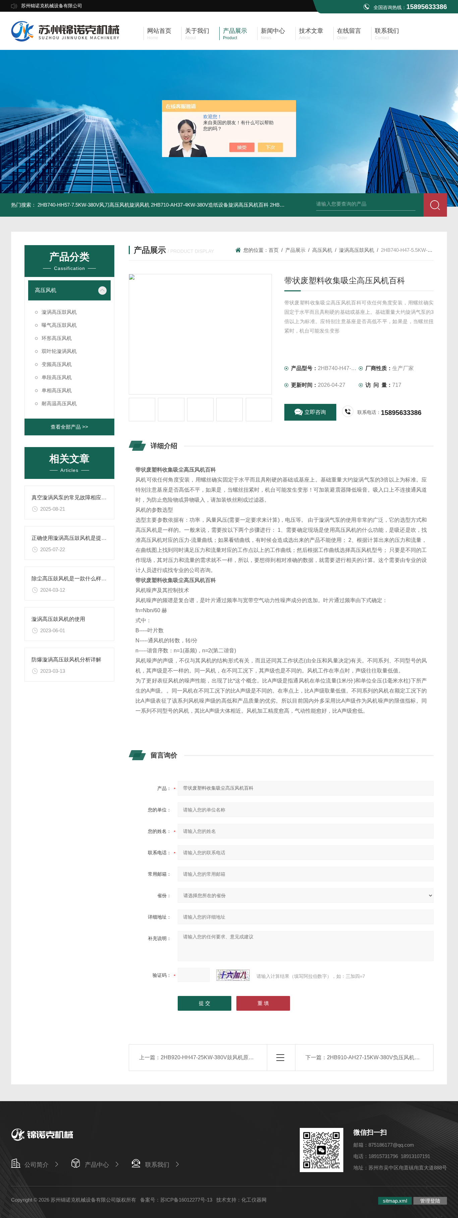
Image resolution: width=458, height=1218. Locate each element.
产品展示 (295, 250)
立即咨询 (315, 412)
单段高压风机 (57, 377)
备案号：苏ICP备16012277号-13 (176, 1200)
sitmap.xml (395, 1201)
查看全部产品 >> (69, 427)
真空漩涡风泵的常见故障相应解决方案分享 (82, 497)
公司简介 (36, 1164)
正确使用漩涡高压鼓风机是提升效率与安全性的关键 (93, 538)
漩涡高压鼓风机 (59, 312)
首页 (274, 250)
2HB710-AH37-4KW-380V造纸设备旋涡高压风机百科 (210, 205)
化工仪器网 (254, 1200)
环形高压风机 (57, 338)
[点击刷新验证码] (233, 975)
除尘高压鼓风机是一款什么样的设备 (74, 578)
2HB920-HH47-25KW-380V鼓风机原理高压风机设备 (223, 1057)
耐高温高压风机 (59, 403)
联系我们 (157, 1164)
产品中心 (97, 1164)
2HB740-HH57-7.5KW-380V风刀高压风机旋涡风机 (94, 205)
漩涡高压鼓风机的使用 (58, 619)
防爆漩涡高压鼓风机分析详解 (66, 659)
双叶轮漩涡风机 (59, 351)
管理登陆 (430, 1201)
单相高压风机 (57, 390)
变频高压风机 (57, 364)
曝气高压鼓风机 (59, 325)
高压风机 (45, 290)
